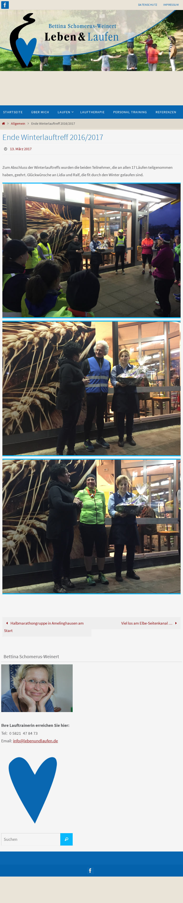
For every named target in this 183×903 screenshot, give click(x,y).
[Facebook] (5, 5)
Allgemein (18, 124)
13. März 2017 (21, 148)
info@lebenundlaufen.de (35, 739)
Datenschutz (147, 4)
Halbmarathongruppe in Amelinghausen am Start (44, 625)
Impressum (171, 4)
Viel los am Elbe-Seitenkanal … (147, 622)
